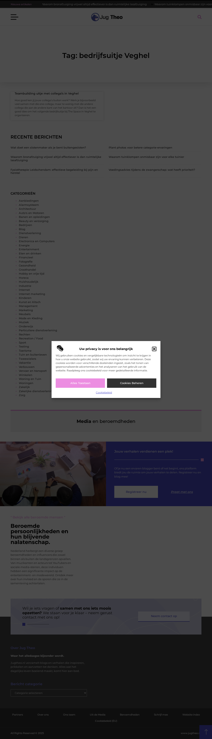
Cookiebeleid (104, 392)
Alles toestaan (80, 383)
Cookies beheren (131, 383)
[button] (154, 349)
